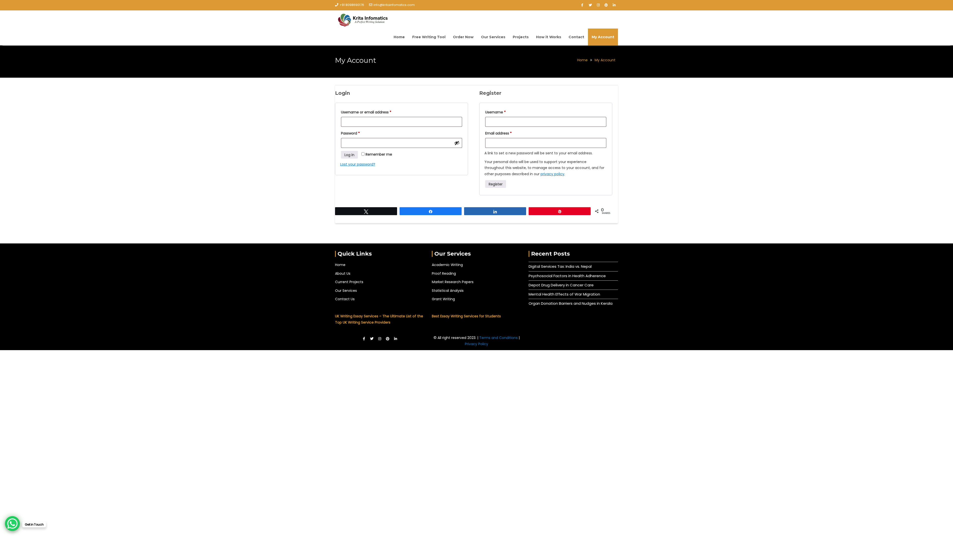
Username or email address (373, 112)
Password (358, 133)
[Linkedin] (614, 5)
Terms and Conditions (499, 337)
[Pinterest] (606, 5)
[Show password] (457, 143)
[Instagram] (598, 5)
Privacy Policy (476, 343)
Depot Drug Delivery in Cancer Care (561, 285)
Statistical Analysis (448, 290)
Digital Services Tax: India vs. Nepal (560, 266)
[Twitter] (590, 5)
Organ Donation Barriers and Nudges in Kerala (571, 303)
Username (503, 112)
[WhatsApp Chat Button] (12, 523)
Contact (576, 37)
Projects (521, 37)
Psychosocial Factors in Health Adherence (567, 275)
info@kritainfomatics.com (394, 4)
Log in (349, 154)
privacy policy (552, 173)
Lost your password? (357, 164)
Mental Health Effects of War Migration (564, 294)
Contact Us (345, 299)
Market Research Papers (453, 281)
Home (399, 37)
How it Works (548, 37)
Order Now (463, 37)
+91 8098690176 (352, 4)
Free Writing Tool (428, 37)
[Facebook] (582, 5)
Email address (506, 133)
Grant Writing (443, 299)
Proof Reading (444, 273)
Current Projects (349, 281)
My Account (603, 37)
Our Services (493, 37)
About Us (342, 273)
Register (496, 184)
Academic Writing (447, 264)
